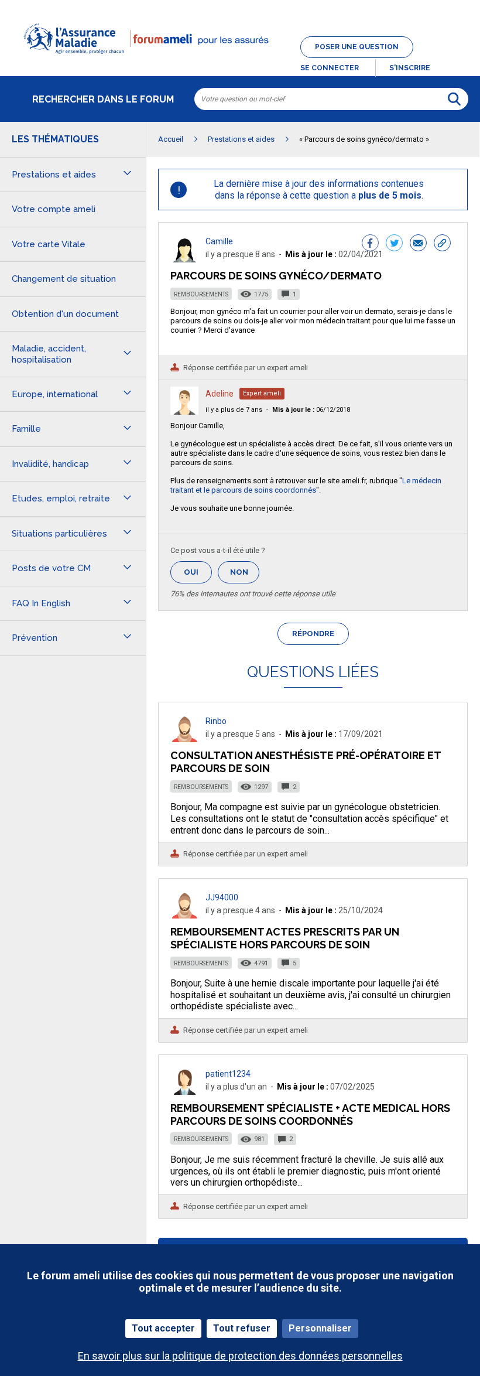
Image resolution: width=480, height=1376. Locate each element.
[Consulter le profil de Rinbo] (184, 739)
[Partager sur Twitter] (394, 244)
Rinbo (216, 721)
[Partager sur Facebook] (370, 244)
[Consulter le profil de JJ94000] (184, 915)
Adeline (219, 393)
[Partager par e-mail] (418, 244)
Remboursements (201, 294)
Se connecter (329, 68)
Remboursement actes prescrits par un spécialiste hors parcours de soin (284, 938)
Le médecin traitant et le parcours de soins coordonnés (305, 485)
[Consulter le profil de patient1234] (184, 1091)
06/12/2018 (311, 410)
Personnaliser (320, 1328)
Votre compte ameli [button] (53, 209)
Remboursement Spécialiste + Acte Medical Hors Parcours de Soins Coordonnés (310, 1114)
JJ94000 (221, 897)
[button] (240, 61)
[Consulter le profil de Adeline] (184, 411)
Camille (219, 241)
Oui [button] (198, 572)
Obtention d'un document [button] (65, 314)
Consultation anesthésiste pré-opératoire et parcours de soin (305, 761)
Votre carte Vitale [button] (48, 244)
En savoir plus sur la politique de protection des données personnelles (240, 1356)
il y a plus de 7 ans (233, 410)
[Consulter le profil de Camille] (184, 259)
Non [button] (244, 575)
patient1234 (228, 1073)
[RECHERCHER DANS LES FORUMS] (454, 99)
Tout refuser (241, 1328)
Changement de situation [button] (64, 279)
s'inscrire (409, 68)
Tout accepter (163, 1328)
